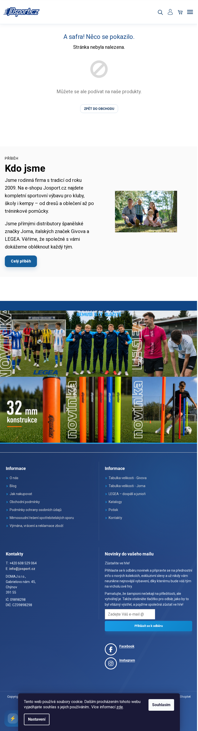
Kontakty (113, 515)
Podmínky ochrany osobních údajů (36, 507)
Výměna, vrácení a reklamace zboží (36, 523)
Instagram (125, 658)
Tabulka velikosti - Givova (126, 475)
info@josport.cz (22, 566)
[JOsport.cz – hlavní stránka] (21, 12)
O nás (14, 475)
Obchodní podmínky (25, 499)
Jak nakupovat (21, 491)
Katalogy (113, 499)
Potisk (111, 507)
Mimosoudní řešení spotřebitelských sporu (42, 515)
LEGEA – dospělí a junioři (125, 491)
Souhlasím (159, 705)
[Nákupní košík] (176, 12)
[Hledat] (156, 12)
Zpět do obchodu (97, 109)
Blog (13, 483)
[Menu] (186, 12)
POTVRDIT (146, 623)
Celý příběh (21, 261)
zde (118, 707)
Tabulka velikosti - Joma (125, 483)
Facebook (125, 644)
